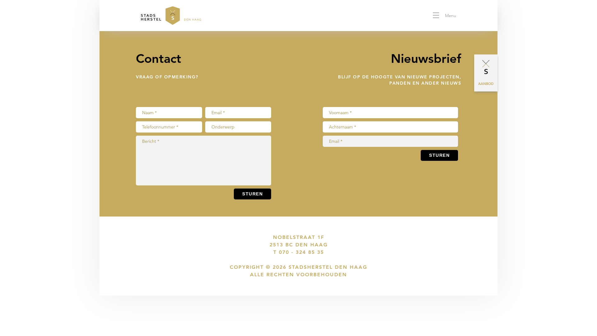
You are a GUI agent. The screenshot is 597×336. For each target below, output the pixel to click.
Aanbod (485, 84)
